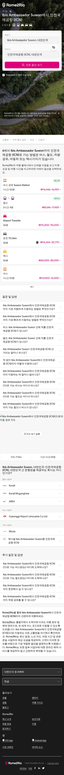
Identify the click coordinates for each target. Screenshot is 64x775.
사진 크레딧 (7, 747)
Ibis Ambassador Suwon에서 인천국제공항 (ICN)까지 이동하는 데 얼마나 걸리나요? (29, 373)
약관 (30, 768)
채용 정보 (6, 723)
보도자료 (36, 719)
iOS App (9, 740)
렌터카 (35, 697)
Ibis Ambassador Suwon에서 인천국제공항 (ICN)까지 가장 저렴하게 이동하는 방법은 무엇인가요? (29, 307)
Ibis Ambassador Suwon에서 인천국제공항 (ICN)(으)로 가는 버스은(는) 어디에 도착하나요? (29, 565)
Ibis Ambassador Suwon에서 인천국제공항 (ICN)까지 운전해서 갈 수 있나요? (29, 587)
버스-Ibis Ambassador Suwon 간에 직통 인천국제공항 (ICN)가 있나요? (28, 329)
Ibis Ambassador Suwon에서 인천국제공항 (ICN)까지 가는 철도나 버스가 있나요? (29, 405)
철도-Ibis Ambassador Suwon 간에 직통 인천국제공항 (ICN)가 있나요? (28, 340)
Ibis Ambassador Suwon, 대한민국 (27, 40)
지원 (34, 723)
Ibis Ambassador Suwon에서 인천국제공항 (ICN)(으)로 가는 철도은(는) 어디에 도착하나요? (29, 576)
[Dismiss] (58, 113)
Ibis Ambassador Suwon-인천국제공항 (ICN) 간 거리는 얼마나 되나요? (28, 351)
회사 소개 (6, 719)
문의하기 (6, 728)
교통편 (5, 139)
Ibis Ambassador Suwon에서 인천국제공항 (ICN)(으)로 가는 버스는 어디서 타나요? (29, 383)
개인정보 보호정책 (37, 113)
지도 (32, 139)
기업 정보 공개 (53, 763)
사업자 (41, 139)
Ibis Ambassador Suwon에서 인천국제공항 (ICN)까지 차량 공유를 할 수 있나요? (29, 598)
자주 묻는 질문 (19, 139)
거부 (21, 115)
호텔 (4, 697)
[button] (32, 65)
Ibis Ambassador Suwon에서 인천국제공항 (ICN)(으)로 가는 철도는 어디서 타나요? (29, 394)
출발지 (8, 35)
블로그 (5, 707)
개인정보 (23, 768)
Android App (40, 740)
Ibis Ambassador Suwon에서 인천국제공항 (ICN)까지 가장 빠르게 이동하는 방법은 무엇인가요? (29, 318)
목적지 (8, 49)
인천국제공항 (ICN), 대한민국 (24, 54)
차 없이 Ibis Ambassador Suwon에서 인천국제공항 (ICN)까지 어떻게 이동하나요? (29, 362)
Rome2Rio (7, 622)
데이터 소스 (37, 747)
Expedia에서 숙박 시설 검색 (18, 75)
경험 (4, 702)
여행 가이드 (37, 702)
